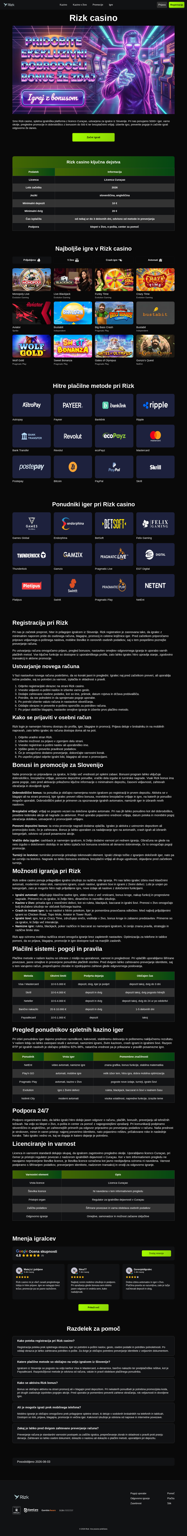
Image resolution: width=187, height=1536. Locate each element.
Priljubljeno (29, 260)
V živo (70, 260)
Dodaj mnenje (156, 1253)
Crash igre (111, 260)
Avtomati (153, 260)
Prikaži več (93, 1307)
